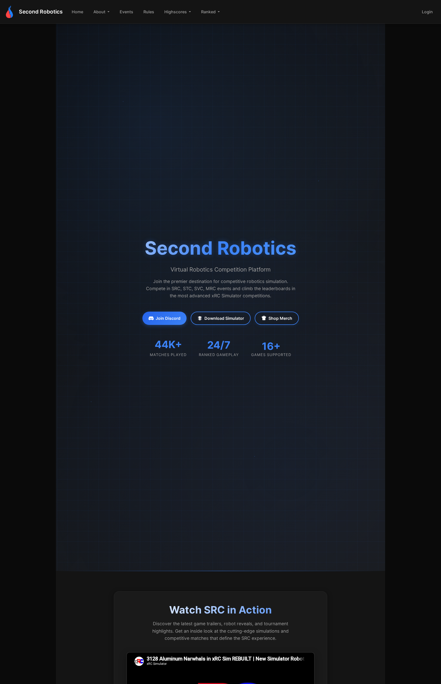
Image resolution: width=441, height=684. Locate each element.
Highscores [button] (176, 11)
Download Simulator (224, 318)
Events (126, 11)
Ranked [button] (209, 11)
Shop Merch (280, 318)
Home (77, 11)
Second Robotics (41, 11)
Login (427, 11)
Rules (148, 11)
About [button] (99, 11)
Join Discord (168, 318)
